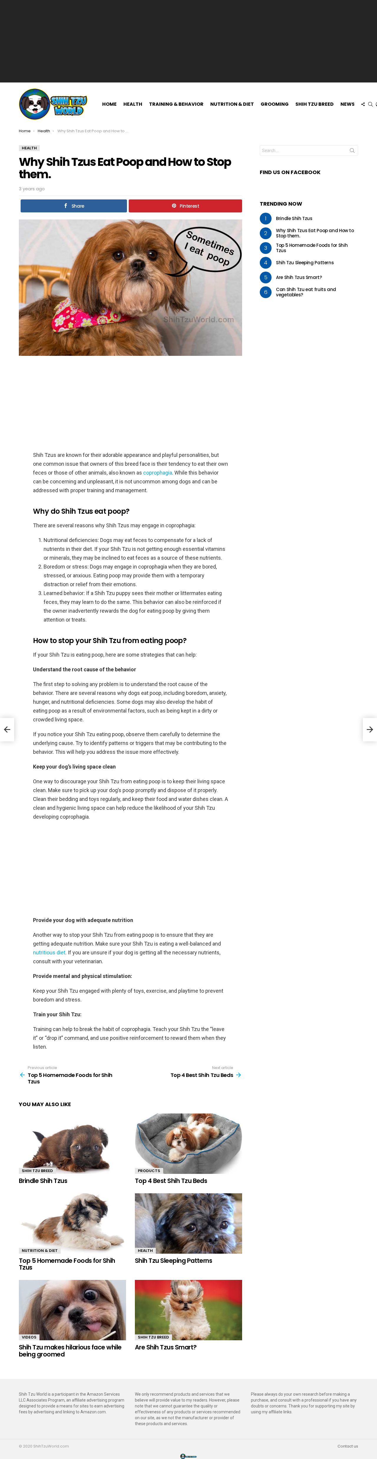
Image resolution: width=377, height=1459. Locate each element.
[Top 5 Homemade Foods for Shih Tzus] (72, 1223)
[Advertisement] (188, 41)
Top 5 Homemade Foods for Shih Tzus (67, 1264)
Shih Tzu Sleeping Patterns (173, 1260)
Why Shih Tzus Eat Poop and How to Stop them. (315, 233)
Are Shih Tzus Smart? (166, 1347)
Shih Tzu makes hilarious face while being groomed (70, 1351)
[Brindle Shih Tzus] (72, 1143)
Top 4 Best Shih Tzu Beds (171, 1181)
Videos (29, 1337)
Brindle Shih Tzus (43, 1181)
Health (132, 104)
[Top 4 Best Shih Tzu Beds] (188, 1143)
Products (149, 1171)
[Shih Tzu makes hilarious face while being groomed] (72, 1310)
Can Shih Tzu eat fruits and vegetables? (306, 292)
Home (109, 104)
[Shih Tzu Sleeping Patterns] (188, 1223)
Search (352, 151)
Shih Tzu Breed (314, 104)
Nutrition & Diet (232, 104)
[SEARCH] (370, 104)
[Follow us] (363, 104)
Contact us (348, 1446)
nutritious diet (49, 952)
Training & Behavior (176, 104)
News (347, 104)
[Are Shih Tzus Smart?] (188, 1310)
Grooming (275, 104)
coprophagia (157, 473)
